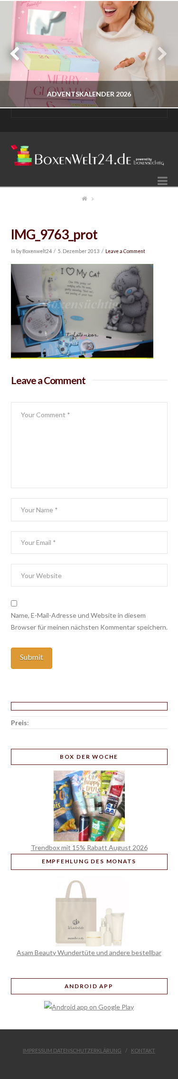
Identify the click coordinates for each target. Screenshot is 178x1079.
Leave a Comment (125, 251)
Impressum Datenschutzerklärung (72, 1050)
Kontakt (143, 1050)
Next (158, 54)
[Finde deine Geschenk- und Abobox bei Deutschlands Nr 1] (89, 152)
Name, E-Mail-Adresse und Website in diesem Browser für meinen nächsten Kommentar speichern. (89, 621)
